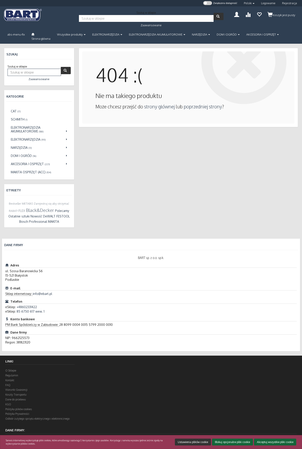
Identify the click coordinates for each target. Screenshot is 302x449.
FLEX (22, 211)
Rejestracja (289, 3)
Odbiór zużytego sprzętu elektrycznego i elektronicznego (37, 418)
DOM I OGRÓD (227, 34)
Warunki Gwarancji (16, 389)
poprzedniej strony (203, 106)
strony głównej (159, 106)
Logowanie (268, 3)
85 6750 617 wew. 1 (30, 311)
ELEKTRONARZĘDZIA (106, 34)
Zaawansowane (151, 25)
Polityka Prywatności (17, 413)
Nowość (36, 216)
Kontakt (9, 380)
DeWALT (49, 216)
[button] (249, 3)
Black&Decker (40, 210)
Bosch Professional (33, 221)
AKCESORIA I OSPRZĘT (261, 34)
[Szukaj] (219, 16)
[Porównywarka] (248, 14)
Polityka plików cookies (18, 409)
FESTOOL (63, 216)
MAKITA (53, 221)
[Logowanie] (236, 14)
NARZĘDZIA (200, 34)
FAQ (7, 385)
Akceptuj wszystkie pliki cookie (275, 442)
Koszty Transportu (16, 394)
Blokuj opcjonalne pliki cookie (232, 442)
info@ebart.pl (42, 294)
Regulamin (11, 375)
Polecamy (62, 211)
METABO (27, 203)
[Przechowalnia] (259, 14)
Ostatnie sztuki (19, 216)
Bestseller (15, 203)
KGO (8, 404)
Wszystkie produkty (70, 34)
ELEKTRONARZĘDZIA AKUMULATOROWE (156, 34)
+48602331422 (27, 307)
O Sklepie (10, 370)
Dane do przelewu (15, 399)
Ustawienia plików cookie (193, 442)
